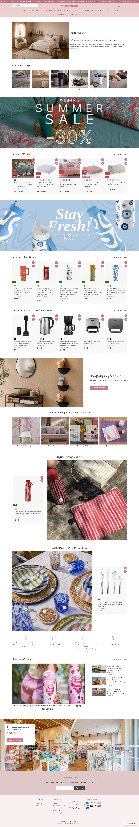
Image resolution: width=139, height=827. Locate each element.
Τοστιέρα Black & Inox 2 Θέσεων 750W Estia (91, 342)
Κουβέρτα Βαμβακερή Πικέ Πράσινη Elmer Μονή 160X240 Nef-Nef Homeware (23, 184)
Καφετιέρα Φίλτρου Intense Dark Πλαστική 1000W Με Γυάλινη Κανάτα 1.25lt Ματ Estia (69, 343)
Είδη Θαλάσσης (36, 10)
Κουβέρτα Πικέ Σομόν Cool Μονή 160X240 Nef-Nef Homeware (91, 184)
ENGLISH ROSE (118, 180)
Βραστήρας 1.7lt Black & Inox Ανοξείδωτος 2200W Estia (45, 342)
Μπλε (69, 180)
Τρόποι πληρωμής (57, 812)
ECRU (46, 180)
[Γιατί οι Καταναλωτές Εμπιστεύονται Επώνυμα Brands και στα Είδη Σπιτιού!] (99, 692)
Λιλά (110, 180)
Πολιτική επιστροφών (58, 808)
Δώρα (117, 10)
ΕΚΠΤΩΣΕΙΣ (23, 10)
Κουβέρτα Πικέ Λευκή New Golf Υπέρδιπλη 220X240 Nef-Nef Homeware (46, 184)
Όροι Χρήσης (56, 803)
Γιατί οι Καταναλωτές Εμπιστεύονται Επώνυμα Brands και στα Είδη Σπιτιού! (116, 691)
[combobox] (25, 5)
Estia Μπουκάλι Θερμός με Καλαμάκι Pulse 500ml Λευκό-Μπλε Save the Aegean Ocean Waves (116, 291)
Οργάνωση (76, 10)
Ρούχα (100, 10)
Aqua (49, 180)
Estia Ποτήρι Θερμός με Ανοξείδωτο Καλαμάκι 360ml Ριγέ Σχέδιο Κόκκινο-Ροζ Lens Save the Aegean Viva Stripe (46, 291)
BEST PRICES (62, 14)
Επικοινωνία (39, 805)
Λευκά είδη (50, 10)
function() (77, 823)
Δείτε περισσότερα (120, 659)
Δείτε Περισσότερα (120, 154)
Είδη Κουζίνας (63, 10)
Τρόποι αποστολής (58, 810)
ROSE (41, 180)
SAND (90, 180)
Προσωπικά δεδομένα (59, 805)
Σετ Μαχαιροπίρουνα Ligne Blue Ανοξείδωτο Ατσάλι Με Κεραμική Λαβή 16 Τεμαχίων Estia (110, 604)
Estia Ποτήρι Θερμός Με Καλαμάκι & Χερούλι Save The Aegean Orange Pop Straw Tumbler (23, 291)
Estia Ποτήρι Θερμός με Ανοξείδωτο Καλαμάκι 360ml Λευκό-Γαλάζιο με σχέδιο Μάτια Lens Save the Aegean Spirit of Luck (69, 292)
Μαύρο (43, 339)
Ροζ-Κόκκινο (110, 286)
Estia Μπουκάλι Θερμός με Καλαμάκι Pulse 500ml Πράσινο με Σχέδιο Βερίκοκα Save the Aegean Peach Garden (92, 291)
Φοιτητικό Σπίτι (76, 14)
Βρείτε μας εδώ (15, 740)
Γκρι (41, 339)
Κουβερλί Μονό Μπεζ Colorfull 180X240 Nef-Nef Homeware (116, 184)
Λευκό (46, 339)
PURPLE (67, 180)
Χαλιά (109, 10)
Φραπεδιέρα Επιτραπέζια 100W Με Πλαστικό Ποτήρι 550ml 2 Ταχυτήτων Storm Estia (23, 343)
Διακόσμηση (89, 10)
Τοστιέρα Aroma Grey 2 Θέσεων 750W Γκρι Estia (115, 342)
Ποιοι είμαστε (39, 803)
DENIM (43, 180)
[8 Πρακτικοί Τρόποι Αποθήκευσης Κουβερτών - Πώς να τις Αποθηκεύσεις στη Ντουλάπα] (99, 669)
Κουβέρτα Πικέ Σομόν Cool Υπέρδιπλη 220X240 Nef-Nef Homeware (68, 184)
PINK (51, 180)
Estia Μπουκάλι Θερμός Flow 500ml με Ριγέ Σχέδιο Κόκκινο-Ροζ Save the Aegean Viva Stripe (28, 513)
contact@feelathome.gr (78, 804)
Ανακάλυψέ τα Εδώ (99, 387)
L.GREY (64, 180)
